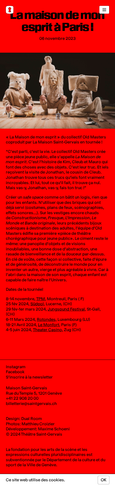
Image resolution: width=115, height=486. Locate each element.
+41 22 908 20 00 (22, 398)
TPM (40, 298)
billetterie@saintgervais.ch (31, 403)
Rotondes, (47, 319)
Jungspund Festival (66, 309)
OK (103, 479)
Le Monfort (48, 324)
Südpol (37, 303)
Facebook (15, 371)
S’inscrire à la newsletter (29, 377)
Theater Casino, (48, 329)
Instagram (15, 366)
